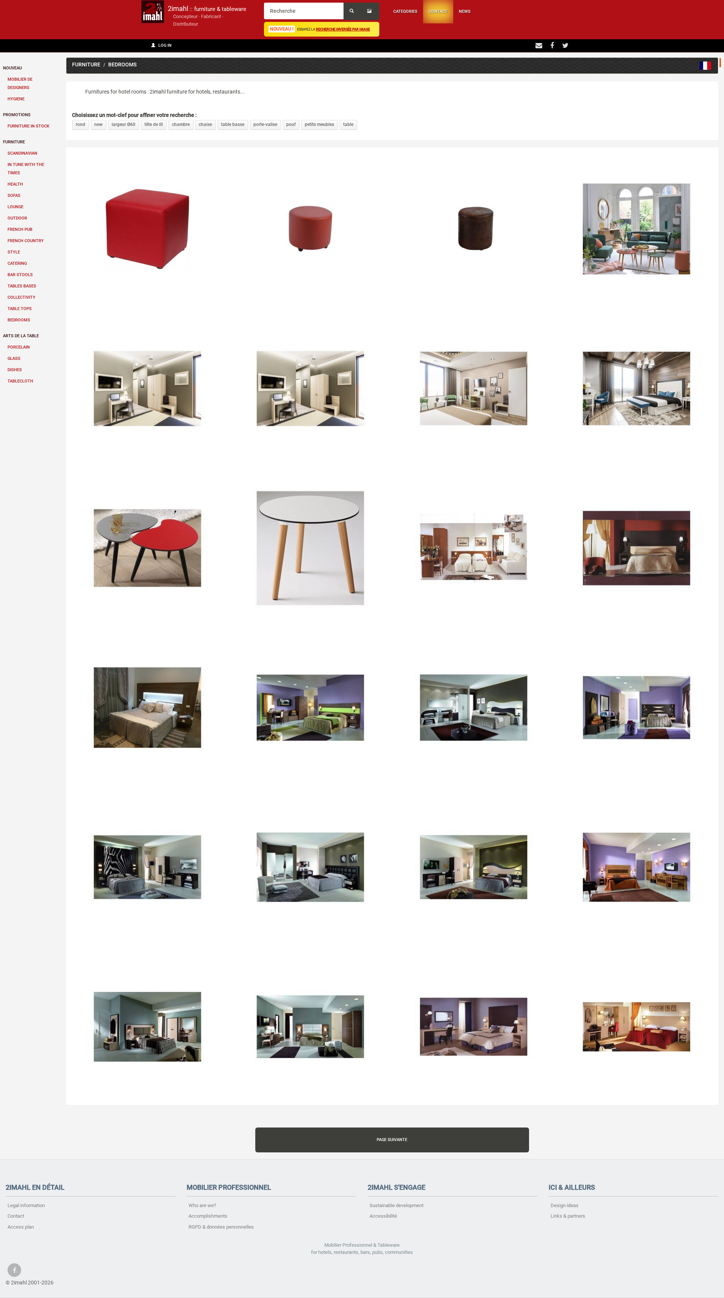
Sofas (14, 195)
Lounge (15, 206)
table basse (232, 124)
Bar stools (20, 274)
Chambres (705, 65)
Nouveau (12, 68)
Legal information (26, 1205)
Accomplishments (208, 1216)
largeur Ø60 (123, 124)
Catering (17, 263)
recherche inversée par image (343, 29)
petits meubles (319, 124)
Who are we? (202, 1205)
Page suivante (392, 1139)
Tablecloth (20, 381)
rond (80, 124)
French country (26, 240)
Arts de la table (21, 335)
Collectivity (21, 297)
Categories (405, 11)
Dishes (15, 369)
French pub (20, 229)
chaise (205, 124)
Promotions (17, 114)
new (98, 124)
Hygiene (16, 99)
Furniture (14, 142)
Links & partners (568, 1216)
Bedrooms (19, 320)
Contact (438, 11)
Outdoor (17, 218)
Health (15, 184)
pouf (291, 124)
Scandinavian (22, 153)
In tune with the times (26, 168)
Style (14, 252)
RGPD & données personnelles (221, 1227)
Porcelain (19, 347)
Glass (14, 358)
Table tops (20, 308)
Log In (164, 45)
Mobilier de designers (20, 83)
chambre (181, 124)
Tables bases (22, 286)
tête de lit (153, 124)
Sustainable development (396, 1205)
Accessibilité (383, 1216)
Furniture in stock (28, 126)
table (348, 124)
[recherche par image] (370, 11)
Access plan (21, 1227)
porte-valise (265, 124)
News (465, 11)
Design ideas (564, 1205)
